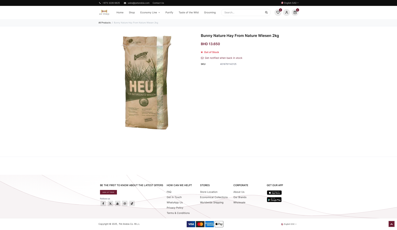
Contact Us (158, 3)
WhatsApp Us (175, 202)
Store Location (208, 191)
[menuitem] (120, 12)
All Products (104, 22)
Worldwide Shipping (211, 202)
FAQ (169, 191)
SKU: (203, 64)
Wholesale (239, 202)
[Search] (268, 12)
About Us (238, 191)
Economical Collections (214, 197)
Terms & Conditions (178, 212)
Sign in (286, 12)
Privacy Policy (175, 207)
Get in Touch (174, 197)
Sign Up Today (108, 192)
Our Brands (239, 197)
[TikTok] (132, 203)
